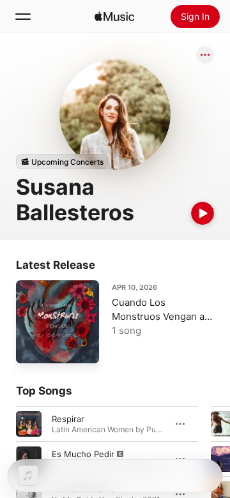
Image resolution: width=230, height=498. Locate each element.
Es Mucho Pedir (83, 454)
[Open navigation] (23, 17)
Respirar (68, 419)
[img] (114, 16)
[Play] (202, 213)
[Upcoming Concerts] (62, 161)
